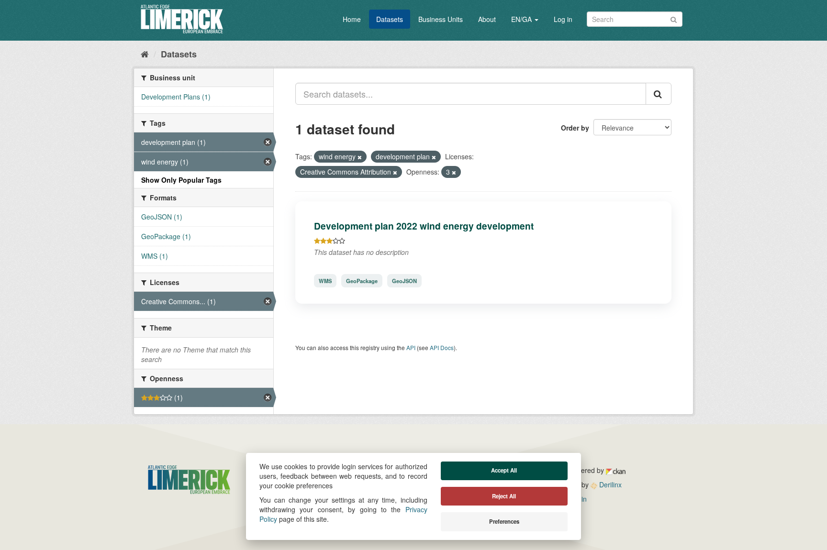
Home (352, 19)
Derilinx (609, 484)
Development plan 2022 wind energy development (424, 225)
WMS (325, 281)
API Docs (442, 347)
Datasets (389, 19)
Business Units (440, 19)
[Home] (145, 53)
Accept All (504, 470)
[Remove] (360, 157)
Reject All (504, 496)
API (410, 347)
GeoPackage (362, 281)
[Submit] (674, 18)
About (487, 19)
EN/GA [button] (522, 19)
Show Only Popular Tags (181, 180)
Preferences (504, 521)
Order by (575, 127)
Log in (563, 19)
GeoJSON (404, 281)
